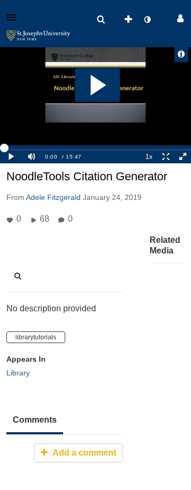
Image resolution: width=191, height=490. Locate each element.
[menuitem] (101, 19)
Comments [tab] (35, 419)
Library (18, 373)
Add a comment (83, 452)
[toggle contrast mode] (147, 19)
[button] (14, 17)
